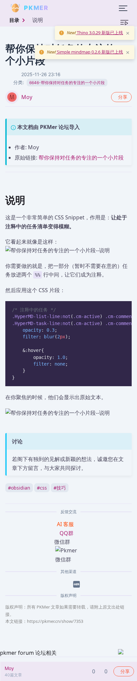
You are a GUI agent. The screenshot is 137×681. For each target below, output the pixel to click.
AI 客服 (66, 524)
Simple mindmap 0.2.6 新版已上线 (89, 52)
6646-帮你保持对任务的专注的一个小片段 (67, 82)
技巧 (60, 488)
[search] (64, 8)
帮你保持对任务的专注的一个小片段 (81, 157)
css (42, 488)
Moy (26, 97)
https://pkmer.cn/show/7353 (55, 621)
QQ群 (66, 533)
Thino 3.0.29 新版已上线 (99, 33)
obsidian (19, 488)
